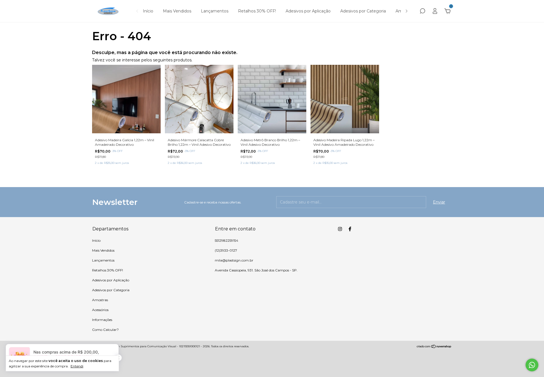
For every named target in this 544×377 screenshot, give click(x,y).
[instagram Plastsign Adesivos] (340, 229)
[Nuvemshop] (434, 347)
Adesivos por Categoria (363, 11)
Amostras (100, 300)
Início (148, 11)
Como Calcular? (105, 329)
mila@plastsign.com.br (234, 260)
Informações (102, 320)
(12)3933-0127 (226, 250)
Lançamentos (214, 11)
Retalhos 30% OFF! (257, 11)
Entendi (77, 366)
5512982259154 (226, 240)
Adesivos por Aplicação (308, 11)
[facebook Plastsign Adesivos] (350, 229)
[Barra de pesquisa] (422, 12)
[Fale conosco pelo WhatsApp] (532, 365)
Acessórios (100, 310)
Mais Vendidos (177, 11)
